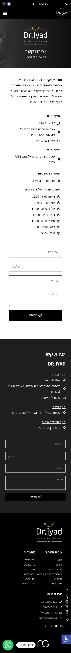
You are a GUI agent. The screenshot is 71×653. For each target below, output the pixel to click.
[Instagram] (4, 4)
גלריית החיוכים (55, 569)
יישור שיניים (30, 578)
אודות (59, 564)
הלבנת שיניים (29, 583)
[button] (5, 13)
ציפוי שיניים (30, 560)
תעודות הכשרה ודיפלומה (49, 574)
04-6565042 (40, 4)
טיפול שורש (30, 574)
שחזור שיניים (29, 569)
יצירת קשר (57, 583)
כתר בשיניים (30, 564)
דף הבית (42, 56)
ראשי (59, 560)
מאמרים (58, 578)
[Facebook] (9, 4)
